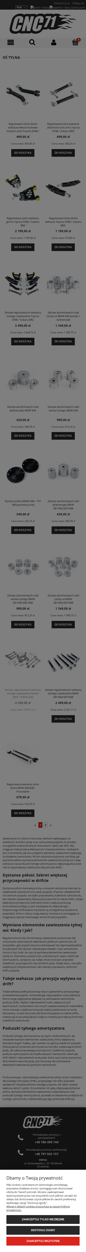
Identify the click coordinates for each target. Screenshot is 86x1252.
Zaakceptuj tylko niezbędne (43, 1219)
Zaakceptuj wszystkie (43, 1241)
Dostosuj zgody (43, 1230)
